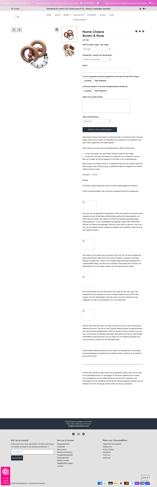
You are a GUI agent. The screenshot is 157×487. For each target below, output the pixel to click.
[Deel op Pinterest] (143, 31)
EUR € (145, 478)
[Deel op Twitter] (140, 31)
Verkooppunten (63, 458)
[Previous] (13, 29)
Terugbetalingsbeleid (65, 455)
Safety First (107, 447)
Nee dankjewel (100, 81)
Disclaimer (107, 452)
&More (66, 15)
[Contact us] (151, 480)
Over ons (106, 455)
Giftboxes (91, 15)
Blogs (103, 15)
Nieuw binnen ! (80, 20)
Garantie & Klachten (64, 452)
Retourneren (61, 449)
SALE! (112, 15)
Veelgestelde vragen (65, 463)
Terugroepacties (63, 444)
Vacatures (107, 458)
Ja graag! (87, 81)
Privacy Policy (108, 449)
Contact (60, 466)
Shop (57, 15)
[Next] (19, 29)
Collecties (78, 15)
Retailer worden (63, 460)
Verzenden (61, 447)
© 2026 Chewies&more (18, 483)
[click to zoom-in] (56, 29)
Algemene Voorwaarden (112, 444)
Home (48, 15)
